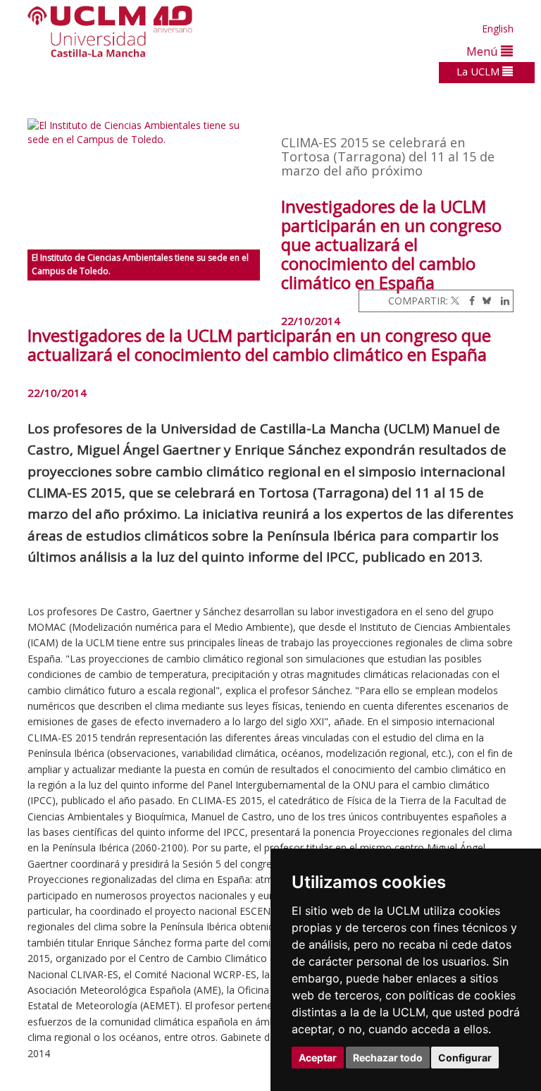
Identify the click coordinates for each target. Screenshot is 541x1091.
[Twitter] (455, 300)
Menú (483, 51)
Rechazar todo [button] (388, 1058)
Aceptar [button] (318, 1058)
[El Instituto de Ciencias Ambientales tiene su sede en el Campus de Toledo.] (143, 183)
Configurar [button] (465, 1058)
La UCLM (479, 71)
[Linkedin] (501, 300)
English (498, 28)
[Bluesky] (484, 300)
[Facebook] (468, 300)
